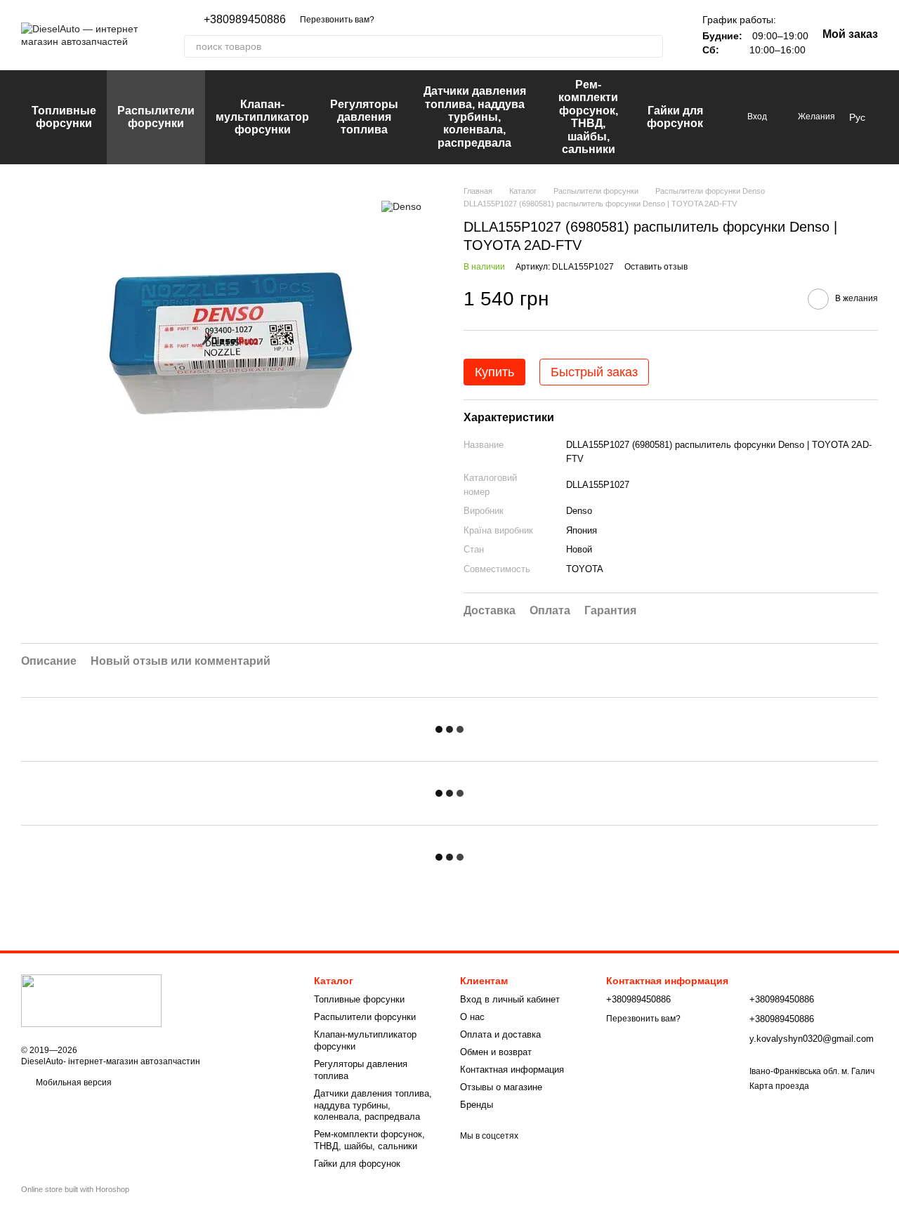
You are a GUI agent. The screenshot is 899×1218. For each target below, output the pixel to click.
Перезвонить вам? (337, 20)
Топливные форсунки (64, 117)
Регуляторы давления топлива (364, 117)
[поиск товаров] (652, 46)
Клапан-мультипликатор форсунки (262, 117)
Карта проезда (779, 1086)
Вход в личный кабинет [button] (510, 999)
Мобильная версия (73, 1082)
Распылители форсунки (156, 117)
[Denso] (401, 206)
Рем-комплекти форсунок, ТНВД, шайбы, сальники (588, 117)
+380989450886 (245, 19)
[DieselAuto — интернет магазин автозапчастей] (91, 1000)
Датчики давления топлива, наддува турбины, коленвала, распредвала (475, 117)
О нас (472, 1017)
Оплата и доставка (500, 1034)
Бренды (476, 1104)
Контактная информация (512, 1069)
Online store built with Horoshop (75, 1189)
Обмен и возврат (496, 1052)
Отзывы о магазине (501, 1087)
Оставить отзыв (656, 267)
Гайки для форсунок (675, 117)
